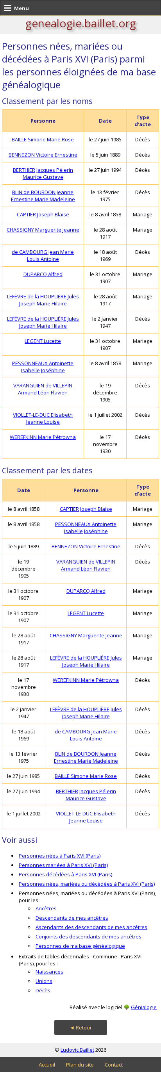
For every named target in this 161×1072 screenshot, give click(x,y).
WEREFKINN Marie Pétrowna (43, 437)
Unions (44, 981)
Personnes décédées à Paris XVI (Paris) (65, 874)
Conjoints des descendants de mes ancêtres (88, 936)
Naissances (49, 971)
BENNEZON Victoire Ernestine (43, 154)
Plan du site (80, 1064)
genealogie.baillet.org (80, 23)
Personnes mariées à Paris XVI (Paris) (63, 865)
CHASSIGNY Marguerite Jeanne (43, 229)
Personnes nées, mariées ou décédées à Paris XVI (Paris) (87, 883)
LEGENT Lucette (43, 340)
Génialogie (144, 1007)
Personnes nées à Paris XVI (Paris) (59, 855)
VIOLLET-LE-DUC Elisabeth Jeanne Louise (43, 418)
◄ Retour (81, 1027)
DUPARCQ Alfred (43, 274)
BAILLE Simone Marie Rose (43, 139)
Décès (43, 990)
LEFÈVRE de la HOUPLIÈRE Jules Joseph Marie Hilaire (43, 300)
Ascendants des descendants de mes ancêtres (91, 927)
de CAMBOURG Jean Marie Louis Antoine (43, 255)
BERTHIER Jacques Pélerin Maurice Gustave (43, 173)
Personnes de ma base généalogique (80, 945)
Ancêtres (46, 908)
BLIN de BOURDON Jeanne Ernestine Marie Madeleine (43, 196)
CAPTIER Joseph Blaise (43, 214)
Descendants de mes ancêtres (72, 917)
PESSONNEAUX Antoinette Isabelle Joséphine (42, 367)
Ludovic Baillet (77, 1049)
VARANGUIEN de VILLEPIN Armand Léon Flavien (42, 389)
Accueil (47, 1064)
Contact (114, 1064)
